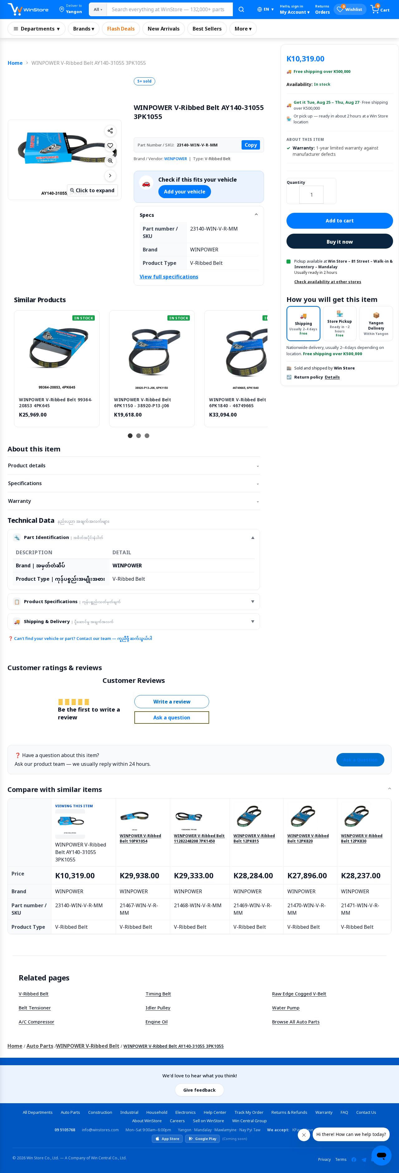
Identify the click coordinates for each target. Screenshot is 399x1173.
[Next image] (110, 176)
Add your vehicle (184, 191)
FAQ (344, 1112)
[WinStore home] (27, 9)
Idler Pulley (158, 1007)
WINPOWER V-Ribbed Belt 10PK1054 (140, 838)
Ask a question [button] (171, 717)
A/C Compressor (36, 1021)
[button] (70, 9)
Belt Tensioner (35, 1007)
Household (157, 1112)
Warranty (133, 501)
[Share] (110, 131)
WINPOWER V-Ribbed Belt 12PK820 (308, 838)
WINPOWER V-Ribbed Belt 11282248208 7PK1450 (199, 838)
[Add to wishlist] (110, 146)
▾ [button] (269, 9)
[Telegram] (364, 1159)
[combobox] (169, 9)
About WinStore (147, 1120)
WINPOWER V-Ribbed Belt (87, 1045)
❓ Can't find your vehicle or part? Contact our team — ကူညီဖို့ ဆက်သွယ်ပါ (80, 638)
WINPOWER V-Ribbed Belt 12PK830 (361, 838)
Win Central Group (249, 1120)
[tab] (303, 323)
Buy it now (340, 241)
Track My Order (248, 1112)
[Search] (241, 9)
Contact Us (366, 1112)
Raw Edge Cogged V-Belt (299, 993)
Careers (177, 1120)
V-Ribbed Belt (34, 993)
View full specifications (169, 276)
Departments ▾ (40, 28)
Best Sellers (207, 28)
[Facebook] (354, 1159)
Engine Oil (157, 1021)
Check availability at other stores (327, 281)
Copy (251, 144)
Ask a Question (360, 760)
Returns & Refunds (289, 1112)
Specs (147, 215)
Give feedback (199, 1090)
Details (332, 377)
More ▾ (243, 28)
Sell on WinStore (208, 1120)
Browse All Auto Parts (296, 1021)
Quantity (296, 182)
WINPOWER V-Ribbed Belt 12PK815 (254, 838)
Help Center (215, 1112)
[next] (261, 368)
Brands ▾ (83, 28)
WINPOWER (175, 158)
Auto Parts (39, 1045)
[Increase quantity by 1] (330, 191)
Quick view (57, 386)
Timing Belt (158, 993)
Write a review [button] (171, 701)
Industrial (129, 1112)
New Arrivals (164, 28)
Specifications (133, 483)
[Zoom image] (110, 161)
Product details (133, 465)
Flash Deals (121, 28)
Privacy (324, 1159)
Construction (100, 1112)
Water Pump (286, 1007)
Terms (341, 1159)
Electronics (185, 1112)
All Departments (38, 1112)
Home (15, 63)
